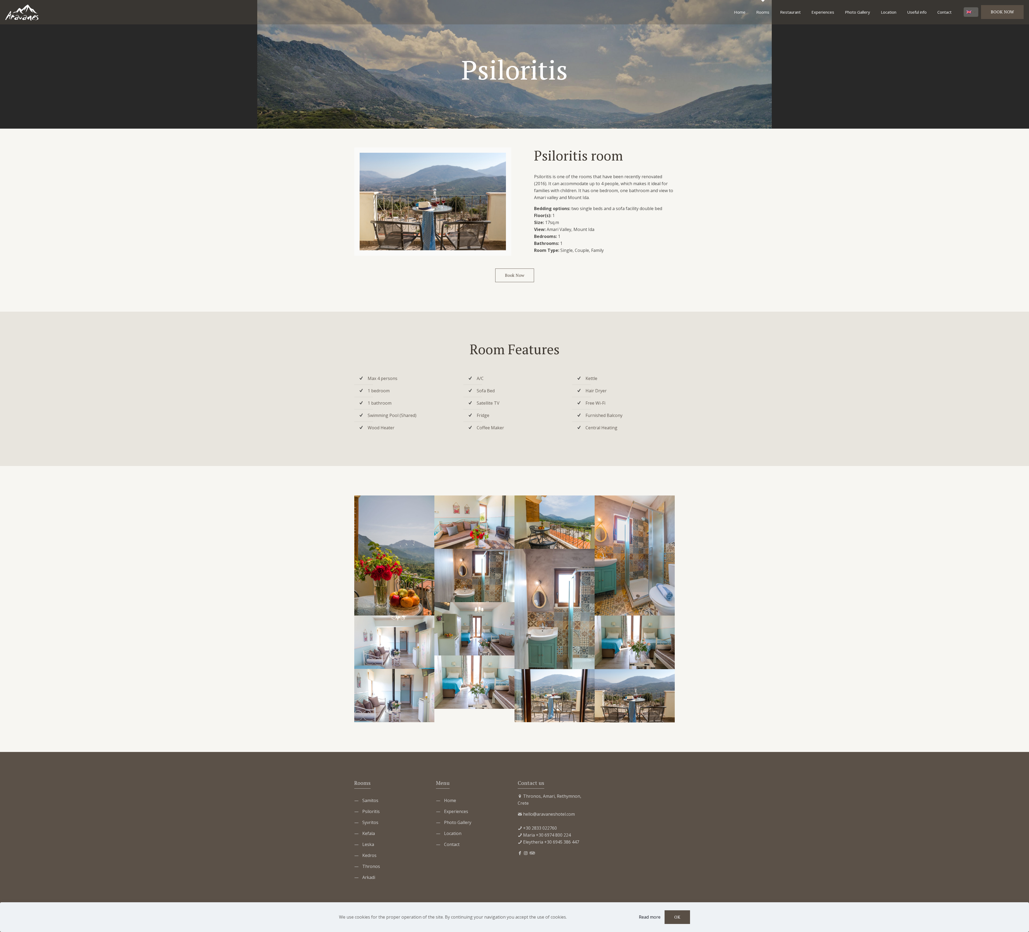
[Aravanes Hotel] (22, 12)
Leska (368, 844)
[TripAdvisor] (532, 853)
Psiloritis (371, 811)
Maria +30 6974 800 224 (547, 835)
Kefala (368, 833)
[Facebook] (520, 853)
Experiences (456, 811)
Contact (452, 844)
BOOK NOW (1002, 12)
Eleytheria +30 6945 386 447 (551, 842)
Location (452, 833)
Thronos (371, 866)
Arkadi (368, 877)
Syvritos (370, 822)
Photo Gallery (457, 822)
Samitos (370, 800)
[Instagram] (526, 853)
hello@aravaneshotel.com (549, 814)
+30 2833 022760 (540, 828)
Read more (650, 917)
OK (677, 917)
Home (450, 800)
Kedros (369, 855)
